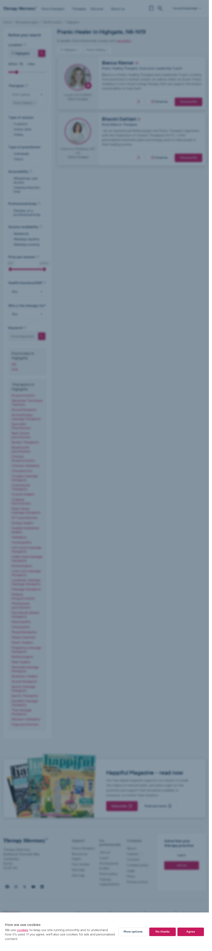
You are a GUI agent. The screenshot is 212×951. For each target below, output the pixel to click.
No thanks (162, 931)
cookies (22, 930)
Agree (190, 931)
